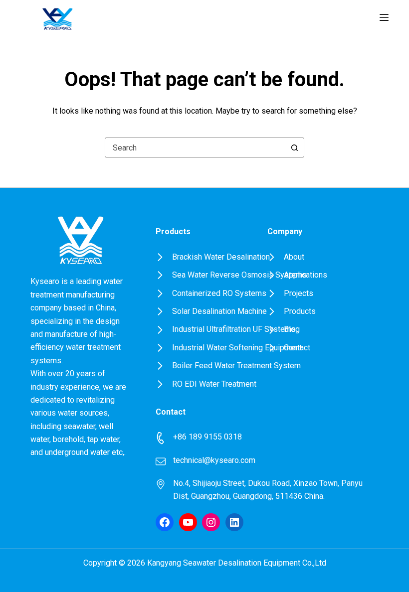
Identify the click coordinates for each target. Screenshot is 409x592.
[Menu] (384, 17)
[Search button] (294, 147)
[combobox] (195, 147)
